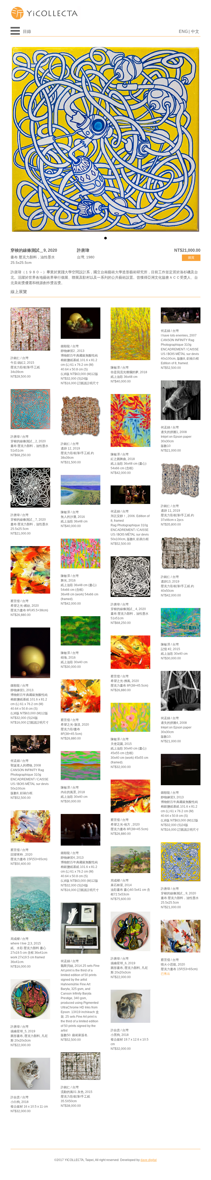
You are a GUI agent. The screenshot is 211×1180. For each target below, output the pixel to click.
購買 (191, 257)
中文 (195, 31)
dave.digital (148, 1160)
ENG (183, 31)
